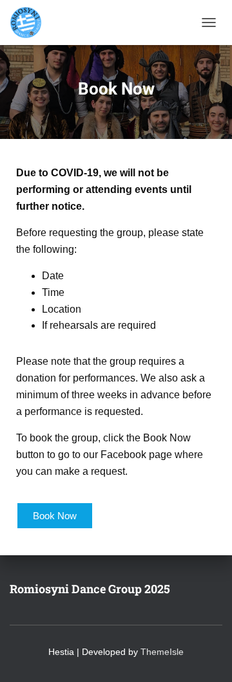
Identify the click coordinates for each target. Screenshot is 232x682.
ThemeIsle (162, 652)
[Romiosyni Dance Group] (31, 22)
